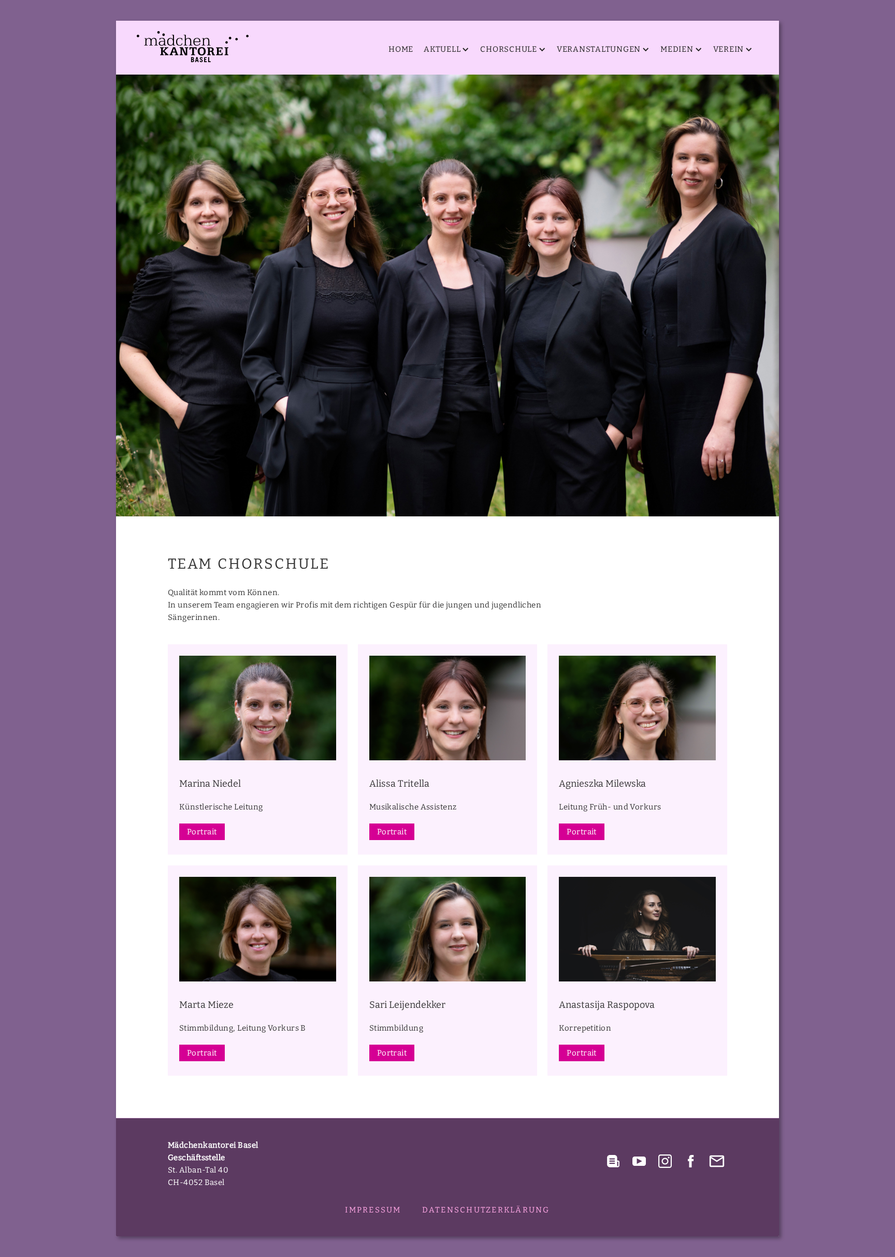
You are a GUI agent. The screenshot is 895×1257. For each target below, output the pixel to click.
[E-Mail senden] (716, 1161)
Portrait (202, 831)
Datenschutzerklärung (486, 1210)
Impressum (373, 1210)
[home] (193, 46)
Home (400, 49)
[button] (444, 49)
